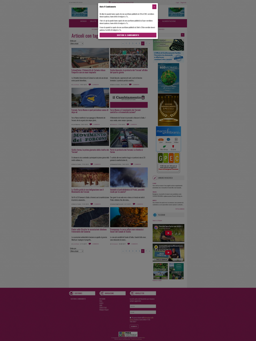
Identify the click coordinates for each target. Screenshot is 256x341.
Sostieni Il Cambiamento (128, 35)
